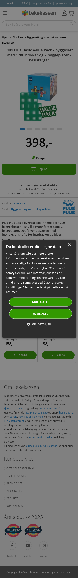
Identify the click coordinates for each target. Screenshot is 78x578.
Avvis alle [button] (40, 313)
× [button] (69, 245)
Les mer (11, 292)
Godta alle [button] (40, 302)
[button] (39, 324)
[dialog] (39, 289)
